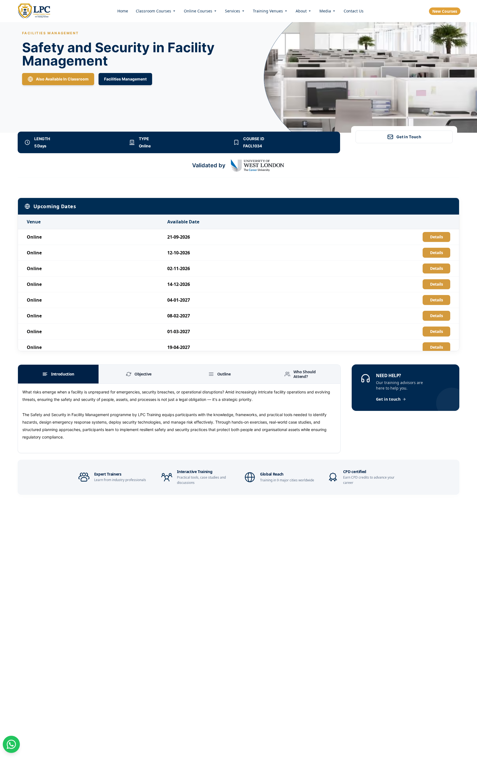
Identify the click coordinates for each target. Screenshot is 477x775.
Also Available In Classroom (62, 79)
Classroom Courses (153, 11)
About (301, 11)
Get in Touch (408, 136)
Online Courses (198, 11)
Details (436, 236)
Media (325, 11)
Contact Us (354, 11)
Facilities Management (125, 79)
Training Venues (268, 11)
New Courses (444, 11)
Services (232, 11)
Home (122, 11)
